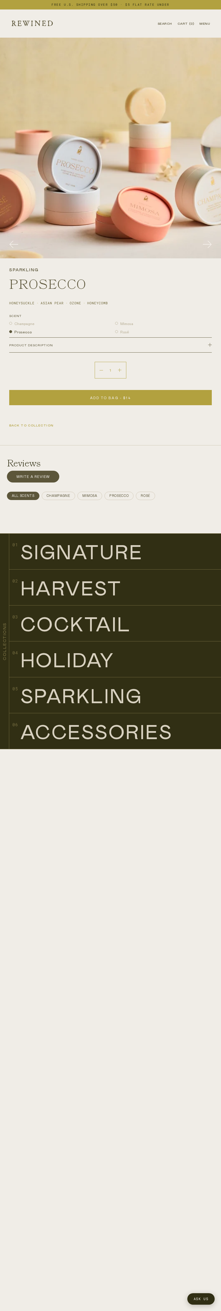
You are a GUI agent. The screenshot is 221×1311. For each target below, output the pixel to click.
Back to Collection (31, 425)
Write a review (33, 476)
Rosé (124, 332)
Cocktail (75, 623)
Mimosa (126, 324)
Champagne (24, 324)
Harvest (70, 587)
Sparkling (81, 695)
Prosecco (23, 332)
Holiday (67, 659)
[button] (13, 244)
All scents (23, 495)
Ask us (201, 1299)
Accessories (96, 731)
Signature (81, 551)
